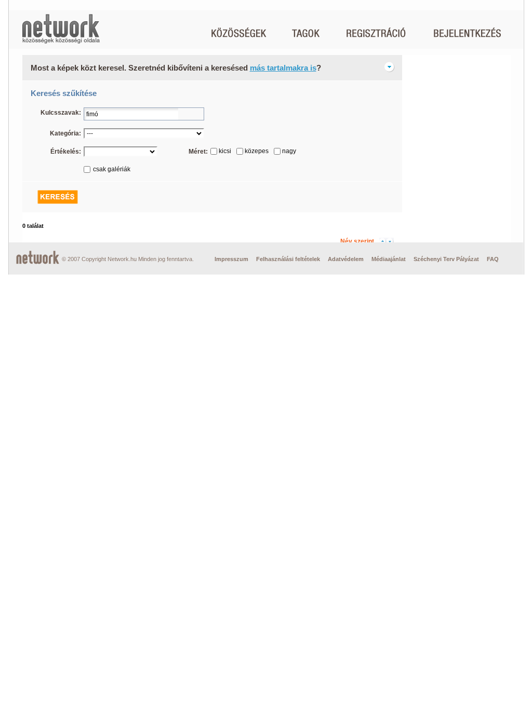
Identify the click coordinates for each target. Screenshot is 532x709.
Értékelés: (65, 151)
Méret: (198, 151)
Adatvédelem (346, 259)
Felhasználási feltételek (288, 259)
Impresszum (231, 259)
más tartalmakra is (283, 67)
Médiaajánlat (388, 259)
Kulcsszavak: (61, 112)
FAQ (493, 259)
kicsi (225, 151)
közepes (257, 151)
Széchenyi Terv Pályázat (446, 259)
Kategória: (65, 133)
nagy (289, 151)
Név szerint (357, 241)
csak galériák (111, 169)
